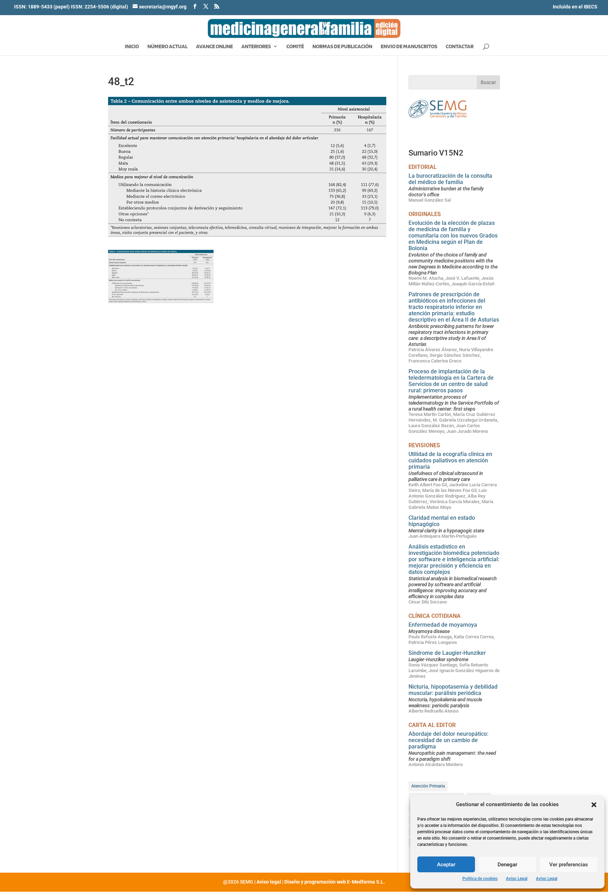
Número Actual (167, 47)
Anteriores (256, 47)
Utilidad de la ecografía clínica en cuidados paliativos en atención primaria (450, 460)
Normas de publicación (342, 47)
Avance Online (214, 47)
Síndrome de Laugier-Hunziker (447, 653)
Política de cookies (480, 878)
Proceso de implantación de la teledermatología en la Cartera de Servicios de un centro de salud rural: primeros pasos (451, 381)
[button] (593, 804)
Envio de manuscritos (409, 47)
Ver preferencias (568, 864)
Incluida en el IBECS (575, 7)
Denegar (507, 864)
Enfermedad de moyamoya (442, 624)
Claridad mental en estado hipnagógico (441, 520)
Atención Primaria (428, 786)
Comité (295, 47)
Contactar (460, 47)
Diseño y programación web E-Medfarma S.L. (334, 882)
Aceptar (446, 864)
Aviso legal (268, 882)
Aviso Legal (516, 878)
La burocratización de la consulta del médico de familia (450, 178)
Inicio (132, 47)
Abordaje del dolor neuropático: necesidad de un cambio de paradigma (448, 740)
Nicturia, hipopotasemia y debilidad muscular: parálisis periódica (453, 689)
